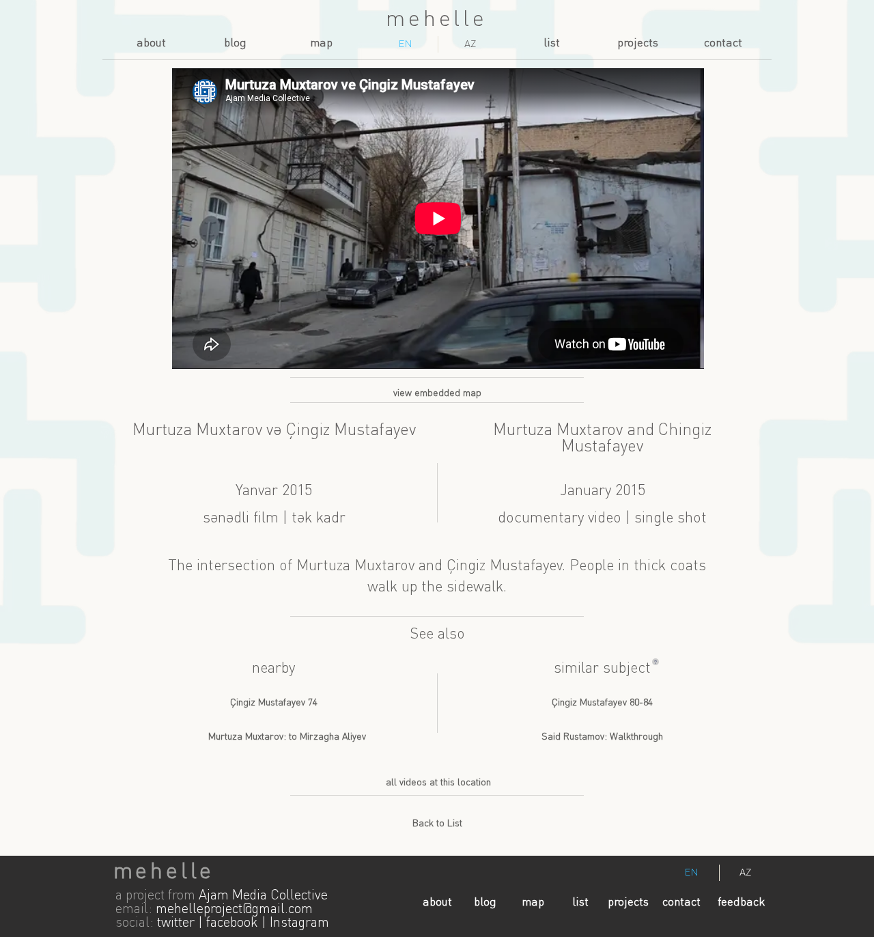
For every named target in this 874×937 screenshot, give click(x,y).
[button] (655, 661)
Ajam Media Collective (263, 896)
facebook (232, 923)
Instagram (299, 923)
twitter (176, 923)
